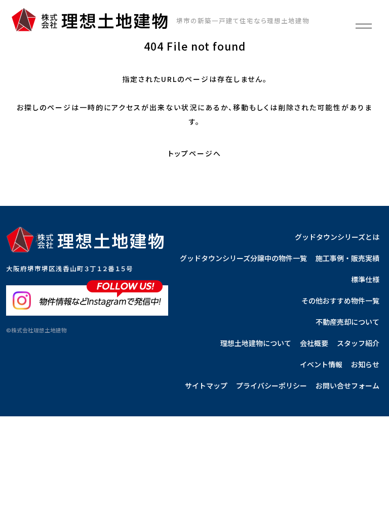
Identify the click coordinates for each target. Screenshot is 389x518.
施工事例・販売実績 (347, 258)
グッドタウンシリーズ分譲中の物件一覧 (243, 258)
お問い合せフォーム (347, 385)
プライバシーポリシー (271, 385)
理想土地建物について (255, 343)
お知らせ (365, 364)
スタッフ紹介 (358, 343)
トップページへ (194, 153)
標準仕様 (365, 279)
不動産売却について (347, 322)
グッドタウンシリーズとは (337, 237)
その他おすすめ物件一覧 (340, 300)
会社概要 (314, 343)
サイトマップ (206, 385)
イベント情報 (321, 364)
